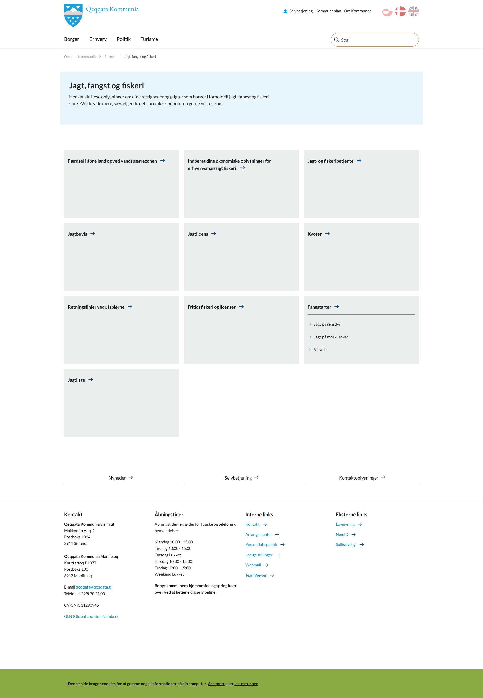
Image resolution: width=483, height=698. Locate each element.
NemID (342, 534)
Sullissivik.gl (346, 544)
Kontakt (252, 524)
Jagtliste (77, 380)
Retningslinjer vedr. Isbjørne (96, 307)
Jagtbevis (78, 234)
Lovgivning (345, 524)
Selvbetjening (301, 10)
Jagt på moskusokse (331, 336)
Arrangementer (258, 534)
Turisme (149, 39)
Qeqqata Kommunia (80, 56)
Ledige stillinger (258, 554)
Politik (124, 39)
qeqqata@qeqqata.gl (94, 586)
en (413, 11)
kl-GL (387, 11)
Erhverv (98, 39)
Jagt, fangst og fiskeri (140, 56)
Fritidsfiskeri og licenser (212, 307)
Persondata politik (261, 544)
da (400, 11)
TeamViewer (256, 575)
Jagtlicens (198, 234)
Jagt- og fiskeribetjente (331, 161)
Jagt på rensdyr (327, 324)
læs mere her (246, 683)
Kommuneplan (328, 10)
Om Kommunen (358, 10)
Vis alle (320, 349)
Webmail (253, 564)
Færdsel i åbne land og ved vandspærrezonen (113, 161)
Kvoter (315, 234)
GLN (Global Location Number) (91, 616)
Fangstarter (320, 307)
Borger (71, 39)
